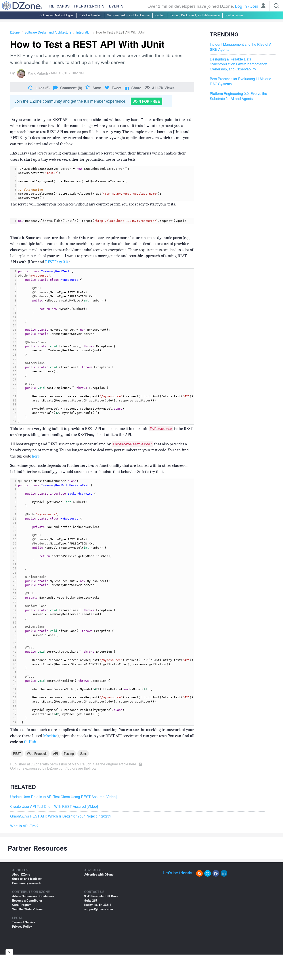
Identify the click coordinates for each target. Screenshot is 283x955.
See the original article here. (115, 764)
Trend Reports (89, 6)
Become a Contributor (27, 900)
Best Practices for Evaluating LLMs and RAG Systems (240, 81)
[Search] (276, 6)
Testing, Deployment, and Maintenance (195, 15)
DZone (15, 32)
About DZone (21, 874)
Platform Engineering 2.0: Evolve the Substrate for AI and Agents (238, 96)
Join (254, 6)
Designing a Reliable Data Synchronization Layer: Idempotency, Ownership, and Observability (239, 64)
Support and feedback (27, 878)
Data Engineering (90, 15)
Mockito (50, 735)
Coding (159, 15)
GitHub (30, 741)
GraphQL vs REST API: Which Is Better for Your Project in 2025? (60, 816)
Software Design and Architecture (128, 15)
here (36, 456)
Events (116, 6)
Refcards (59, 6)
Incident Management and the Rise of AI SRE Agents (241, 47)
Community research (26, 883)
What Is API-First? (24, 825)
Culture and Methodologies (56, 15)
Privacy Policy (22, 926)
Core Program (21, 904)
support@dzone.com (98, 909)
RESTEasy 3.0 (56, 262)
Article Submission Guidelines (33, 896)
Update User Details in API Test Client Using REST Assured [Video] (63, 796)
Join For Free (146, 101)
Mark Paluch (37, 73)
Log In (241, 6)
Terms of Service (23, 922)
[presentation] (105, 183)
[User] (263, 6)
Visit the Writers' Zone (27, 909)
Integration (83, 32)
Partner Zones (234, 15)
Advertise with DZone (98, 874)
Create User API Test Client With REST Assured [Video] (54, 806)
